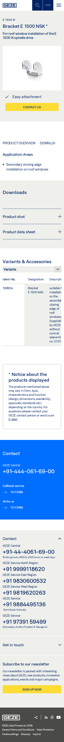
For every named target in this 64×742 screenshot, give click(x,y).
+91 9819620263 (24, 592)
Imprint (37, 734)
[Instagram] (52, 717)
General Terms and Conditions (18, 729)
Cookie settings (10, 734)
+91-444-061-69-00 (29, 471)
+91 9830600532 (24, 580)
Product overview (19, 143)
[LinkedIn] (46, 717)
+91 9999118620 (24, 569)
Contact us (32, 107)
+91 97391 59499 (24, 621)
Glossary (25, 734)
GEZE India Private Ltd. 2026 (17, 725)
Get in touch (13, 645)
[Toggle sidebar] (48, 5)
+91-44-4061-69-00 (29, 551)
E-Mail (13, 419)
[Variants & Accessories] (32, 270)
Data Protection (45, 729)
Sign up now (31, 689)
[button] (36, 718)
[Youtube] (58, 717)
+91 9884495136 (24, 604)
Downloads (50, 143)
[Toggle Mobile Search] (37, 5)
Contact (10, 538)
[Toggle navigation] (58, 5)
